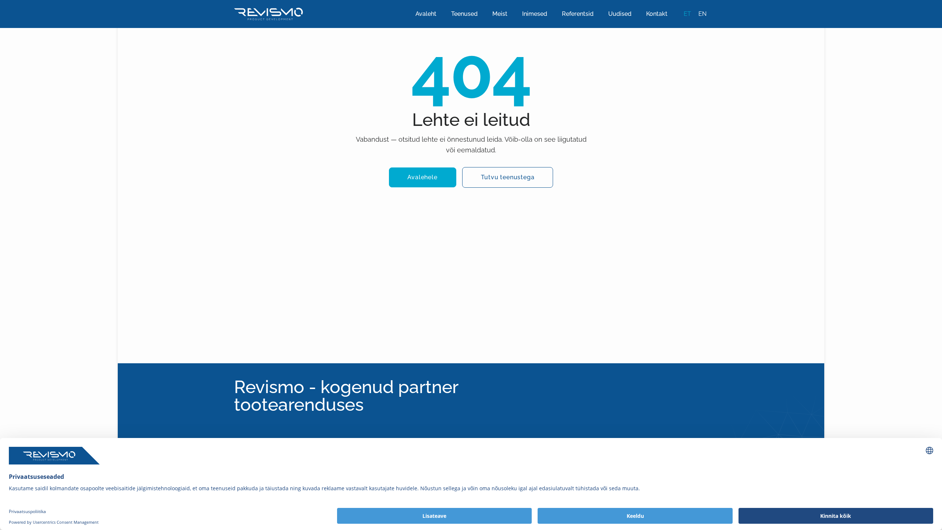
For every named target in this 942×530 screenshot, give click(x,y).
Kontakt (656, 13)
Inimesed (534, 13)
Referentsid (578, 13)
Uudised (619, 13)
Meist (499, 13)
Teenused (464, 13)
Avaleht (425, 13)
